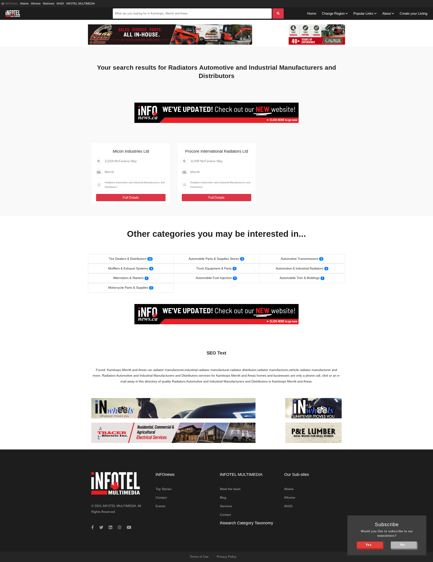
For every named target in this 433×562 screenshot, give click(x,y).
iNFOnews (11, 3)
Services (226, 506)
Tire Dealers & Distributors (127, 258)
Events (160, 506)
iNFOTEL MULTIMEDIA (80, 3)
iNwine (24, 3)
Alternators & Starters (128, 278)
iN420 (60, 3)
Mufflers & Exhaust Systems (128, 268)
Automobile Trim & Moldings (300, 278)
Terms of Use (199, 556)
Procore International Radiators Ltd (216, 151)
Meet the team (230, 489)
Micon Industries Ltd (131, 151)
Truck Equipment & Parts (214, 268)
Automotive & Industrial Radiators (299, 268)
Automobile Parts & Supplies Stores (214, 258)
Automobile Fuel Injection (214, 278)
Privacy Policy (226, 556)
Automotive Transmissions (299, 258)
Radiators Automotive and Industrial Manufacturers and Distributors (135, 184)
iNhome (36, 3)
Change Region (333, 13)
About (386, 13)
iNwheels (48, 3)
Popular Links (363, 13)
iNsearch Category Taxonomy (246, 523)
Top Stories (164, 489)
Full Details (131, 197)
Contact (161, 497)
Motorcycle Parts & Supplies (128, 287)
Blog (223, 497)
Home (311, 13)
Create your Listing (413, 13)
